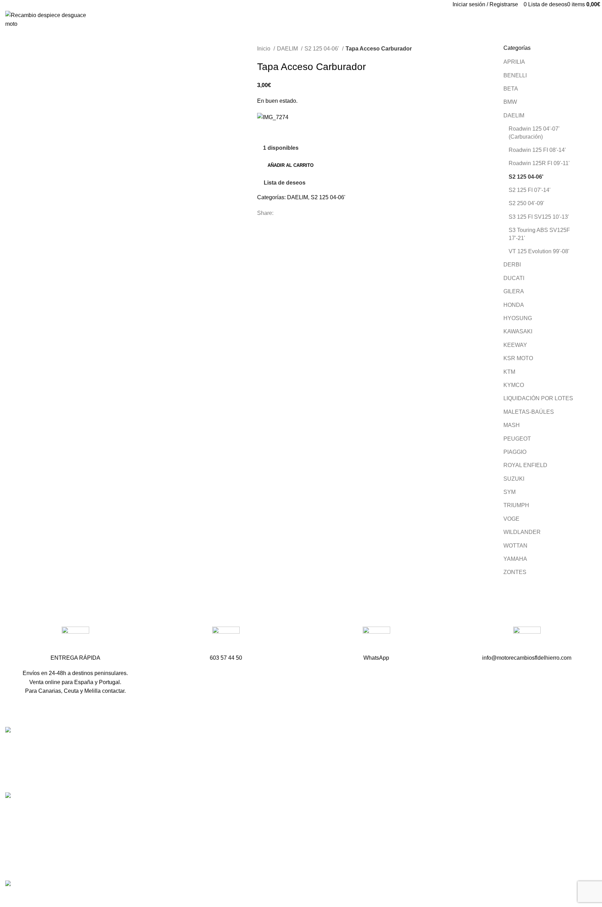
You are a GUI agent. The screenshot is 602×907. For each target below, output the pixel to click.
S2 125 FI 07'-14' (529, 190)
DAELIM (288, 49)
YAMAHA (515, 559)
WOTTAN (515, 546)
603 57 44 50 (223, 772)
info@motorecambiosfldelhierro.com (251, 785)
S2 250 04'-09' (526, 203)
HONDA (513, 305)
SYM (509, 492)
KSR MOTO (518, 358)
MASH (511, 425)
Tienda (415, 758)
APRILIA (514, 62)
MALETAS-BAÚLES (528, 412)
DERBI (512, 265)
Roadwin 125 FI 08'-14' (537, 150)
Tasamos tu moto (427, 771)
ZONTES (514, 572)
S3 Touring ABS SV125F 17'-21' (539, 234)
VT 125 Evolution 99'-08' (539, 251)
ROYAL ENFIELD (525, 465)
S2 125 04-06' (322, 49)
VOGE (511, 519)
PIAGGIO (514, 452)
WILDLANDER (522, 532)
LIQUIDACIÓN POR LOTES (538, 398)
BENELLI (515, 75)
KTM (509, 372)
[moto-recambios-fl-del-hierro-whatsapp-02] (376, 640)
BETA (510, 89)
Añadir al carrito (291, 165)
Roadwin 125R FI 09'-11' (539, 163)
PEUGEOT (517, 439)
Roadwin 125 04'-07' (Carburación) (534, 132)
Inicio (264, 49)
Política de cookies (430, 867)
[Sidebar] (8, 898)
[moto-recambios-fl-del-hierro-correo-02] (527, 640)
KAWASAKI (517, 331)
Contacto (418, 785)
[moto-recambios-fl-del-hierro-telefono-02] (226, 640)
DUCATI (513, 278)
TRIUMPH (516, 505)
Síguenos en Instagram (235, 809)
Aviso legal (420, 841)
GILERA (513, 291)
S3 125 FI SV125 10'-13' (539, 217)
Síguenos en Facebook (236, 797)
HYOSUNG (517, 318)
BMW (510, 102)
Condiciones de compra (436, 828)
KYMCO (513, 385)
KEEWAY (515, 345)
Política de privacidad (433, 854)
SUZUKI (513, 479)
